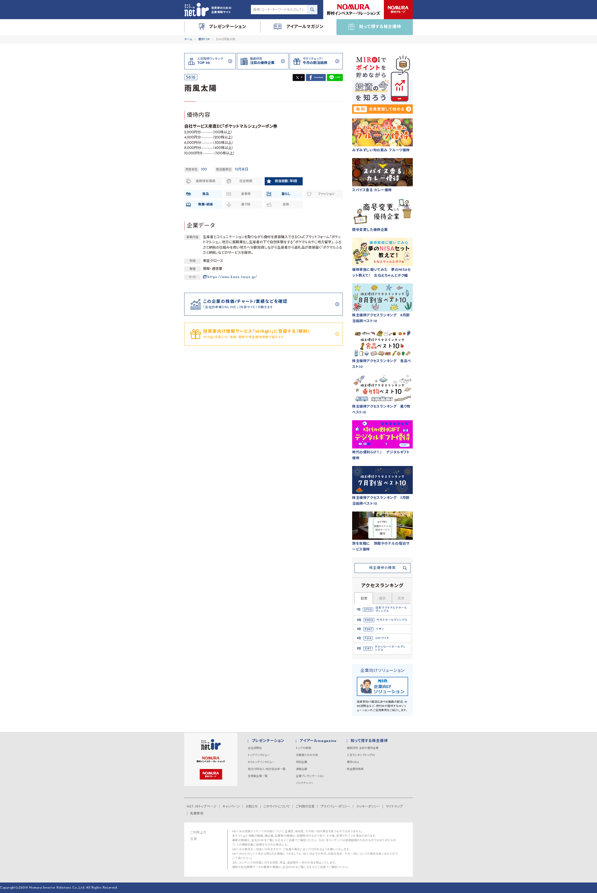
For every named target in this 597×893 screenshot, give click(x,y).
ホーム (188, 39)
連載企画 (301, 769)
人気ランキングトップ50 (361, 755)
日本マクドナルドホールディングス (391, 610)
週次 (382, 598)
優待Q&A (353, 762)
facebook (318, 77)
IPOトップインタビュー (261, 762)
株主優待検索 (355, 769)
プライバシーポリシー (335, 806)
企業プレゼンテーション (310, 776)
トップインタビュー (259, 755)
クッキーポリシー (368, 806)
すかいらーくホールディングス (390, 649)
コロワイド (382, 638)
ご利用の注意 (305, 806)
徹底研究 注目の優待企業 (362, 748)
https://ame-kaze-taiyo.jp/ (232, 277)
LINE (337, 77)
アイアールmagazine (318, 741)
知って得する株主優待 (369, 741)
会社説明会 (255, 748)
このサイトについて (277, 806)
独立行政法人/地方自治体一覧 (266, 769)
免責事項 (196, 813)
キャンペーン (231, 806)
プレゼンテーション (268, 741)
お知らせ (252, 806)
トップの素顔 (303, 748)
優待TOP (204, 39)
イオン (380, 629)
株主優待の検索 (382, 568)
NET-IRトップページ (201, 806)
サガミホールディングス (392, 620)
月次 (401, 598)
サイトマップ (394, 806)
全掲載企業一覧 (257, 776)
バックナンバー (305, 783)
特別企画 (301, 762)
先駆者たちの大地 (307, 755)
